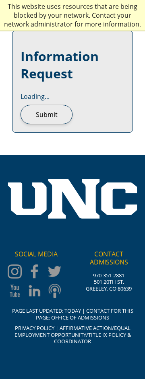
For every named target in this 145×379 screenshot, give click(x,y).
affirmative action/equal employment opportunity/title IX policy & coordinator (72, 334)
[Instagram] (16, 272)
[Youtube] (16, 291)
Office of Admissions (80, 317)
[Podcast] (56, 291)
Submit (47, 114)
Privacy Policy (34, 328)
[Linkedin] (36, 291)
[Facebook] (36, 272)
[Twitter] (56, 272)
